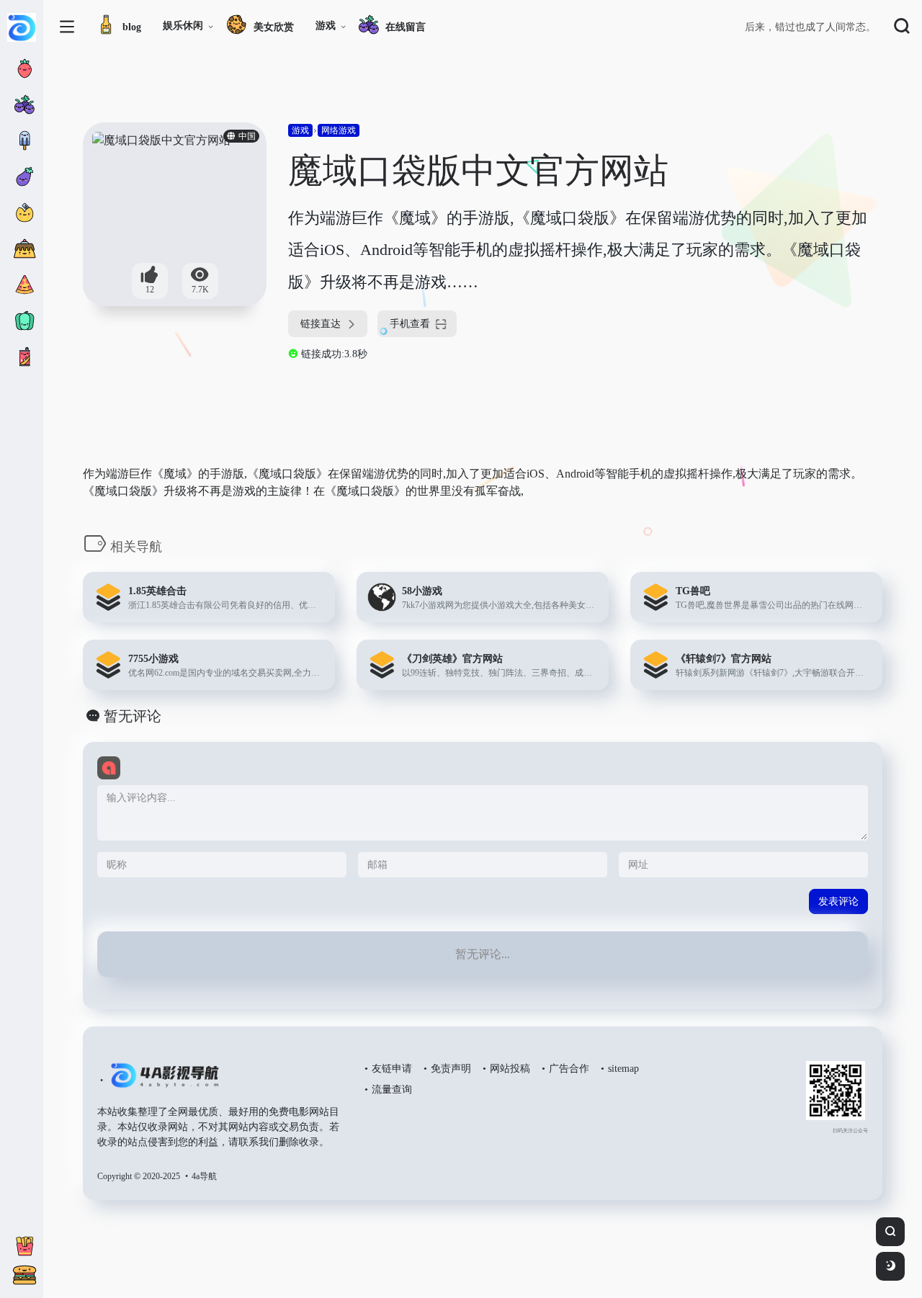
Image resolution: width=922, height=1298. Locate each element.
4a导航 (204, 1176)
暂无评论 (132, 716)
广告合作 (569, 1068)
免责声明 (451, 1068)
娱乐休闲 (183, 25)
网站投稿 (510, 1068)
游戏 (325, 25)
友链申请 (392, 1068)
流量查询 (392, 1089)
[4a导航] (161, 1081)
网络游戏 (338, 130)
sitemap (623, 1068)
